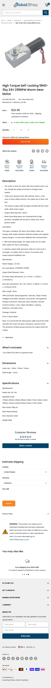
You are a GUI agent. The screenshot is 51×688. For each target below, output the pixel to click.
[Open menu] (3, 5)
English (29, 647)
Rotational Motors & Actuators (32, 20)
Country (5, 467)
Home (3, 20)
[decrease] (13, 129)
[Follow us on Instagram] (13, 658)
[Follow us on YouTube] (22, 658)
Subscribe (25, 636)
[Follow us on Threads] (35, 658)
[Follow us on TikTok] (26, 658)
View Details (19, 170)
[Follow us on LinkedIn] (31, 658)
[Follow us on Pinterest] (17, 658)
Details (7, 170)
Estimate (9, 503)
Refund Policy (7, 514)
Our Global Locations (9, 647)
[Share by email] (47, 151)
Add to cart (25, 142)
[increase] (28, 129)
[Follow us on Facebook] (4, 658)
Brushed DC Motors (7, 23)
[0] (46, 5)
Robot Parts (17, 20)
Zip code (5, 489)
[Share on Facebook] (33, 151)
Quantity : (6, 130)
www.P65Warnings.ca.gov (19, 539)
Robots (9, 20)
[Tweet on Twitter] (42, 151)
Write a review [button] (25, 446)
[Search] (46, 12)
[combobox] (22, 12)
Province (5, 478)
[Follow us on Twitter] (8, 658)
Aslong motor (8, 99)
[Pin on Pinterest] (38, 151)
